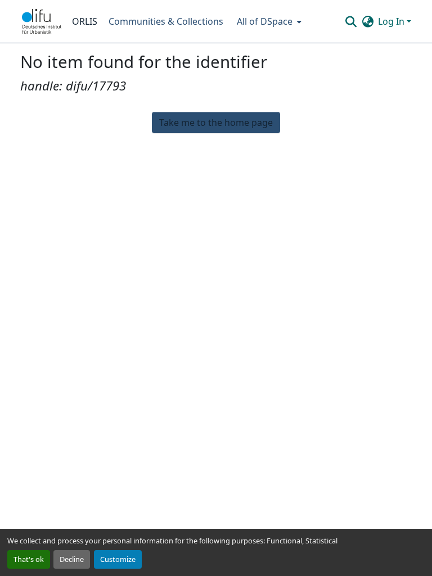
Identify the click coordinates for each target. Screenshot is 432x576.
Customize (118, 559)
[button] (41, 21)
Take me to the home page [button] (216, 122)
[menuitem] (268, 21)
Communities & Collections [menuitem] (166, 21)
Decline (72, 559)
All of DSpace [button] (264, 21)
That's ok (29, 559)
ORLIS (84, 21)
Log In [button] (392, 21)
